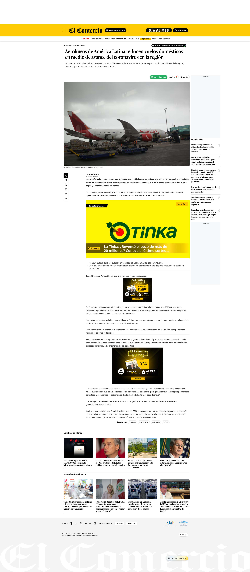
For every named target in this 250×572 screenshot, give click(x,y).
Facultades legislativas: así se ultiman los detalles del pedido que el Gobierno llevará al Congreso (202, 148)
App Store (120, 523)
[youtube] (85, 523)
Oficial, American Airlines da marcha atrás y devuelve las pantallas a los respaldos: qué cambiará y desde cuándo (140, 505)
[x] (76, 523)
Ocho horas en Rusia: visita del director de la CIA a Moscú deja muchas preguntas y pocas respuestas (202, 201)
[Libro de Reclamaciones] (183, 523)
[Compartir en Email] (66, 194)
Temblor (130, 39)
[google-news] (95, 523)
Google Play (131, 523)
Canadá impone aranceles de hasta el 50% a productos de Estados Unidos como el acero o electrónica (110, 463)
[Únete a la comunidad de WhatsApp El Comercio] (158, 77)
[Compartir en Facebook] (66, 184)
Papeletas (166, 39)
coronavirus (156, 422)
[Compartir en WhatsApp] (66, 180)
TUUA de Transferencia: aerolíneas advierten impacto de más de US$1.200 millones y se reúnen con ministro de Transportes (78, 505)
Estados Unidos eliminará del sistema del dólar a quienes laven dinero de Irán (173, 463)
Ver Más (165, 422)
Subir (182, 535)
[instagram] (81, 523)
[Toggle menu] (64, 30)
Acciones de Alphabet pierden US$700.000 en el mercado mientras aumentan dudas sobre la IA (78, 464)
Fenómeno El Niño (97, 39)
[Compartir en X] (66, 189)
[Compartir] (66, 175)
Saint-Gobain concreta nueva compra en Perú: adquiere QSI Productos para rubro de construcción (140, 464)
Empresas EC (145, 39)
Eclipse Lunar (110, 39)
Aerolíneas (132, 422)
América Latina (143, 422)
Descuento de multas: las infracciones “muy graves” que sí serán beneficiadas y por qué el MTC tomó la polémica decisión (203, 160)
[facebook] (71, 523)
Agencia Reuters (93, 174)
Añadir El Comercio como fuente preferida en (169, 45)
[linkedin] (90, 523)
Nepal (137, 39)
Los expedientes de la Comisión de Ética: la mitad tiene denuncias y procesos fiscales (204, 189)
